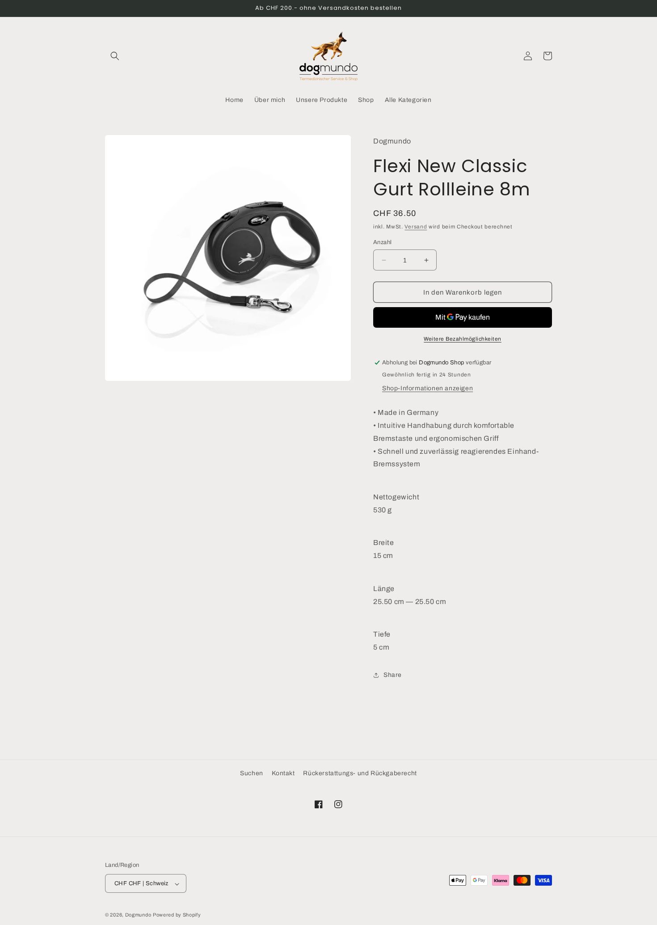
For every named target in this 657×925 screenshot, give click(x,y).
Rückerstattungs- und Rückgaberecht (360, 773)
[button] (115, 56)
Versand (415, 227)
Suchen (251, 773)
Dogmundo (138, 915)
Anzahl (382, 242)
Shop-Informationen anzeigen (427, 388)
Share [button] (392, 675)
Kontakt (283, 773)
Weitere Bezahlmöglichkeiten (462, 339)
